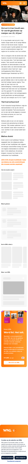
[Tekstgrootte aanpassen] (21, 19)
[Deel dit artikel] (25, 19)
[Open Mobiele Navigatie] (24, 3)
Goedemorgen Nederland (8, 24)
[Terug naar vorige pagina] (2, 19)
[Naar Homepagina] (4, 3)
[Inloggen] (20, 3)
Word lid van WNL (14, 362)
